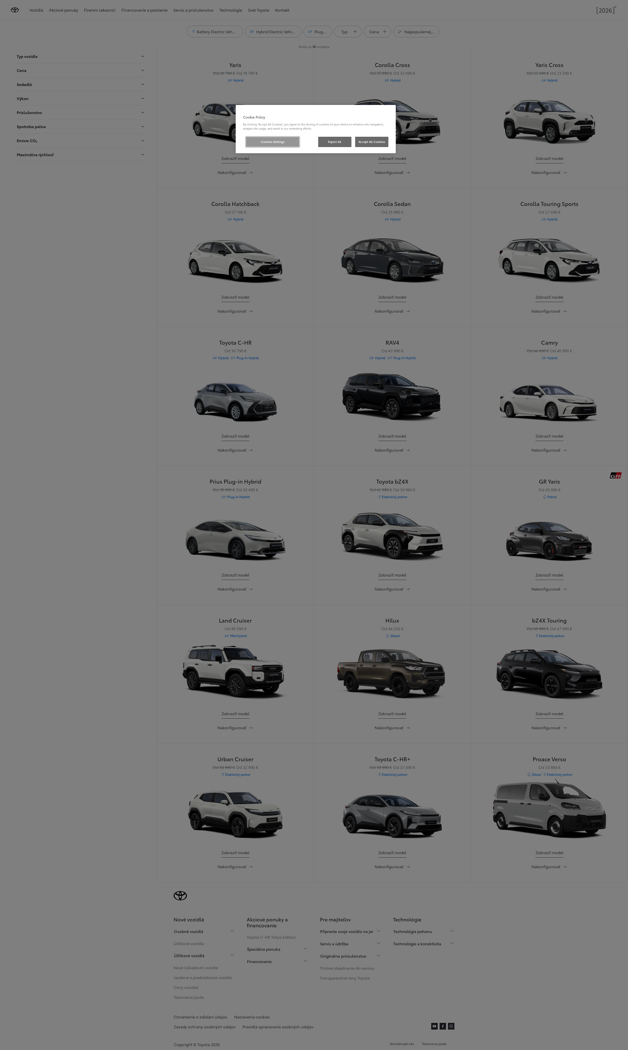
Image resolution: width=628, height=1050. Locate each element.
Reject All (334, 142)
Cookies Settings (272, 142)
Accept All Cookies (372, 142)
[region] (316, 129)
